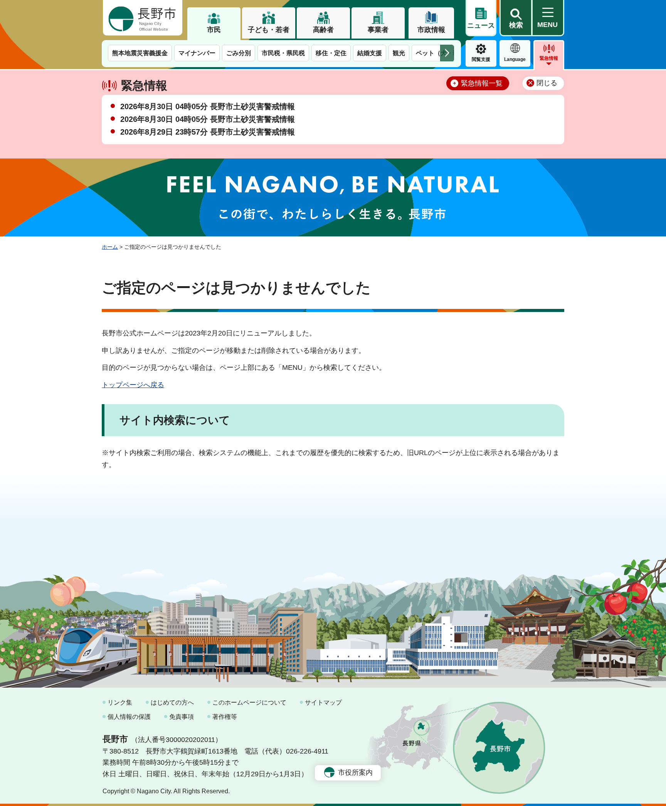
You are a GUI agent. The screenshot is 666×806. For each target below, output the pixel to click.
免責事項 (181, 716)
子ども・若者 (268, 30)
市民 (214, 30)
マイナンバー (196, 53)
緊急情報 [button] (549, 58)
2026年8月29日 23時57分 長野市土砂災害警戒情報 (207, 132)
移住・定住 (331, 53)
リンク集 (120, 702)
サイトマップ (323, 702)
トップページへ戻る (133, 385)
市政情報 (431, 30)
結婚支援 (369, 53)
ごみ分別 (238, 53)
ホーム (110, 247)
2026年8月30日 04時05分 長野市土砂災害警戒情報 (207, 106)
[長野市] (142, 17)
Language (515, 59)
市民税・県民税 (283, 53)
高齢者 (323, 30)
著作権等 (224, 716)
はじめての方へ (172, 702)
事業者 (378, 30)
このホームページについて (249, 702)
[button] (516, 18)
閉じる (546, 83)
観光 (399, 53)
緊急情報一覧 (482, 83)
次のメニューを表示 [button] (447, 53)
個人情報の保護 (129, 716)
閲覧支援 (481, 59)
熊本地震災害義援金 (140, 53)
